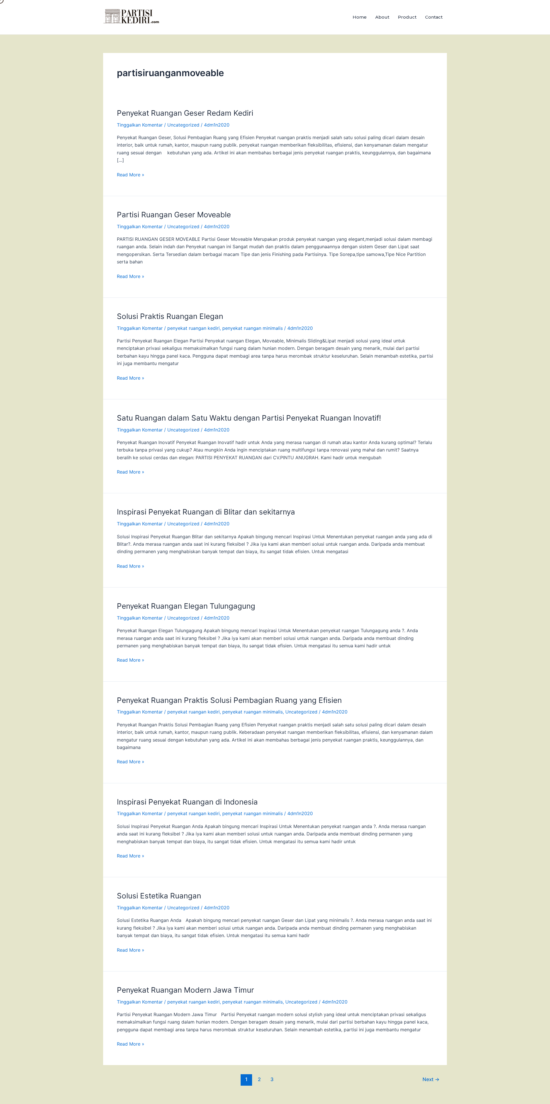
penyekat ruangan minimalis (252, 328)
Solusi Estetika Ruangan (159, 895)
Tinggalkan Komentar (140, 125)
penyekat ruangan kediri (193, 328)
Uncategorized (183, 125)
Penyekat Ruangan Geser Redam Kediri (185, 113)
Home (360, 17)
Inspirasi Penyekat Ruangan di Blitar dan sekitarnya (206, 511)
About (382, 17)
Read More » (130, 174)
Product (407, 17)
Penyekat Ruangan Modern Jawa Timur (185, 989)
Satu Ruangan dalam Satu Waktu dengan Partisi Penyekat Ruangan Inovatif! (249, 417)
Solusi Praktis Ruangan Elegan (170, 316)
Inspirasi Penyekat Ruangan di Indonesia (187, 801)
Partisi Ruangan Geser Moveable (174, 214)
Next (431, 1079)
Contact (434, 17)
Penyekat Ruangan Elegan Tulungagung (186, 606)
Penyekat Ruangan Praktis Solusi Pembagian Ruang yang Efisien (229, 700)
